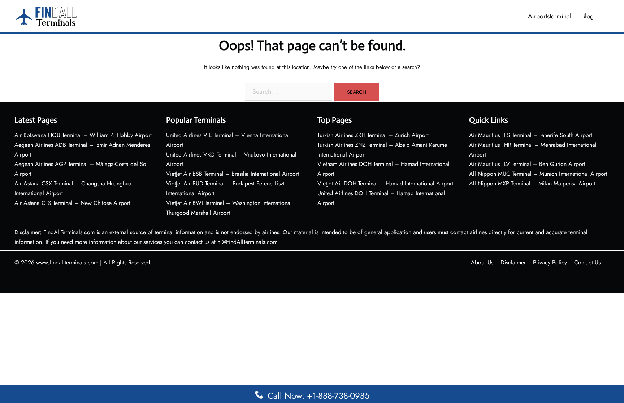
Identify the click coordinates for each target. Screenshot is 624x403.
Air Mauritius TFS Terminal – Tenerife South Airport (530, 135)
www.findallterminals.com (67, 262)
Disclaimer (513, 262)
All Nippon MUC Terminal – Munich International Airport (538, 174)
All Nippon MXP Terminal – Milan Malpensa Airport (532, 183)
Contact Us (587, 262)
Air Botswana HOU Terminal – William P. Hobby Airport (83, 135)
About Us (482, 262)
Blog (587, 16)
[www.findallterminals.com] (46, 15)
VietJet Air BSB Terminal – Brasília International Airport (232, 174)
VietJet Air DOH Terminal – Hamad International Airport (385, 183)
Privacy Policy (550, 262)
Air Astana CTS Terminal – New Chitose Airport (72, 203)
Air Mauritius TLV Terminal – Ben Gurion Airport (527, 164)
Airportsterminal (549, 16)
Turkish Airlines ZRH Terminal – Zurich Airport (373, 135)
